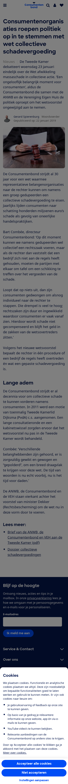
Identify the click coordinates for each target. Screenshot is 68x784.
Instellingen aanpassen (34, 780)
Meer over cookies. (15, 752)
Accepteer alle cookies (34, 764)
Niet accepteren (34, 773)
